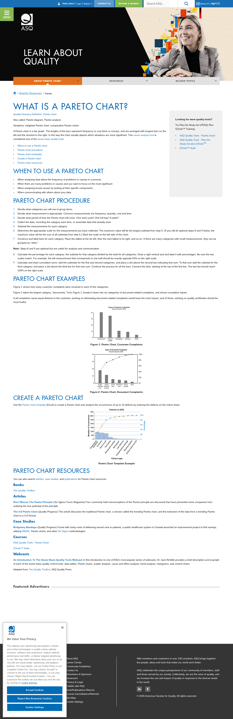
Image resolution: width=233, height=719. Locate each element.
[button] (186, 3)
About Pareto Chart (47, 80)
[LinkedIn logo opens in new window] (139, 689)
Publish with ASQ (75, 686)
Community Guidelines (78, 666)
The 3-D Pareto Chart (25, 511)
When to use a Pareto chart (32, 145)
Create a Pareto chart (29, 158)
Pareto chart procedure (30, 150)
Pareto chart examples (30, 154)
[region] (35, 669)
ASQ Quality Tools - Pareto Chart (197, 135)
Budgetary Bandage (25, 527)
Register (87, 4)
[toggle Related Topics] (216, 81)
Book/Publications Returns (80, 690)
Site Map (71, 697)
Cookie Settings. (29, 683)
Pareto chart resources (30, 162)
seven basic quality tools (51, 139)
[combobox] (156, 3)
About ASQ (72, 658)
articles (39, 479)
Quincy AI (204, 3)
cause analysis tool (143, 135)
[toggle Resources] (147, 81)
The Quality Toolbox (24, 490)
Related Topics (185, 80)
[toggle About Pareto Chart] (78, 81)
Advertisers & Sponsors (78, 674)
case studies (51, 479)
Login (79, 4)
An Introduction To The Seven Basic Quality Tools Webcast (47, 559)
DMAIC (26, 531)
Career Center (74, 662)
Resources (116, 80)
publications (70, 479)
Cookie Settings (74, 701)
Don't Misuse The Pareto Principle (33, 502)
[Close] (62, 627)
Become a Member (129, 3)
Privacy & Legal (74, 682)
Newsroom (72, 678)
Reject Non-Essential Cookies (35, 698)
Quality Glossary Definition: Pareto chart (34, 114)
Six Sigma (63, 531)
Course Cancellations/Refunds (82, 694)
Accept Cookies (35, 690)
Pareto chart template (34, 404)
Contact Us (104, 3)
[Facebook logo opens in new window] (147, 689)
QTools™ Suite (188, 148)
